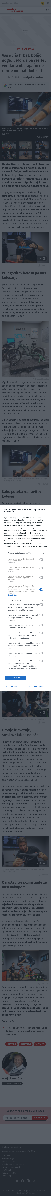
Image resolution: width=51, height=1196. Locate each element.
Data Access (25, 686)
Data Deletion (11, 686)
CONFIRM (15, 678)
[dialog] (25, 598)
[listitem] (25, 554)
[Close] (46, 509)
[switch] (41, 559)
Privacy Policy (39, 686)
